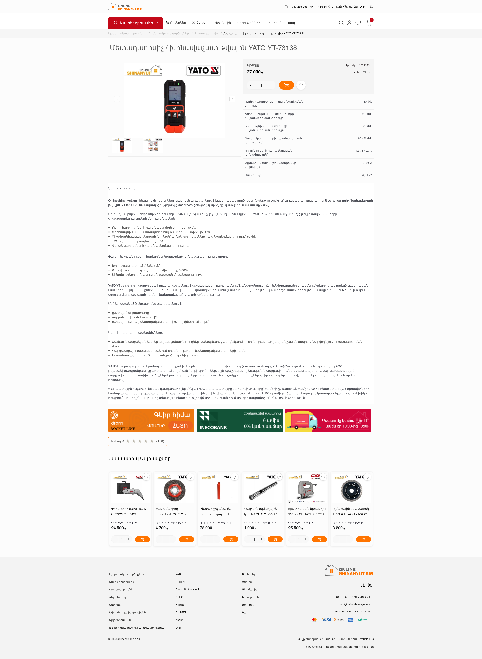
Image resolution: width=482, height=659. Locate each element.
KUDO (179, 597)
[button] (232, 99)
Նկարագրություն (122, 188)
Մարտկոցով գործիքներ (170, 33)
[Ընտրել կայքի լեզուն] (371, 6)
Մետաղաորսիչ (206, 33)
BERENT (181, 582)
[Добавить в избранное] (301, 85)
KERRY (180, 604)
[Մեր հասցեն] (329, 6)
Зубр (179, 627)
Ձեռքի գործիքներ (121, 582)
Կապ (291, 23)
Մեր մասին (222, 23)
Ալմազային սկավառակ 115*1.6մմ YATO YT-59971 (351, 511)
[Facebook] (363, 584)
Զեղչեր (201, 22)
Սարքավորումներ (121, 589)
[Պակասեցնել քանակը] (114, 539)
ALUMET (181, 612)
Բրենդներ (178, 22)
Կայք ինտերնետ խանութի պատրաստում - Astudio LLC (336, 639)
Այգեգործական (120, 620)
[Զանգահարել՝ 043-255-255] (287, 6)
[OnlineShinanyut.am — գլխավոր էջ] (125, 6)
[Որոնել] (341, 23)
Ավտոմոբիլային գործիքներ (128, 612)
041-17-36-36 (318, 6)
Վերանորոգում (119, 597)
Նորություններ (248, 23)
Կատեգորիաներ (136, 22)
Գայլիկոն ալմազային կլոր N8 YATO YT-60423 (260, 511)
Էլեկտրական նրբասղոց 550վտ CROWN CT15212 (307, 511)
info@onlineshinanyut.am (355, 604)
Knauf (179, 620)
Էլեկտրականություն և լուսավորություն (137, 627)
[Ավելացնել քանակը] (128, 539)
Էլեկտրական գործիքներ (127, 33)
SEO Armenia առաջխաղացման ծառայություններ (340, 646)
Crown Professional (187, 589)
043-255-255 (299, 6)
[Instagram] (370, 584)
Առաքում (273, 23)
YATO (366, 72)
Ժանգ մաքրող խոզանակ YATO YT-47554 (171, 511)
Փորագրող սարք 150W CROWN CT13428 (128, 511)
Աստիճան (116, 604)
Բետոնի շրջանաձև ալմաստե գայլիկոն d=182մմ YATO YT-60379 (217, 511)
